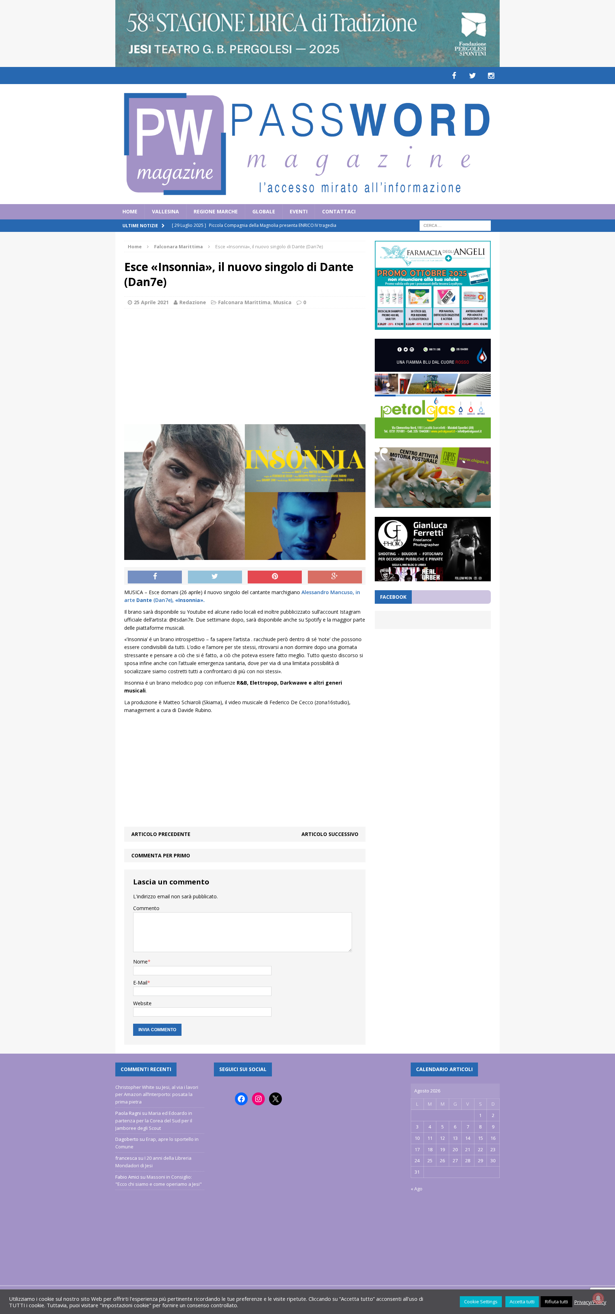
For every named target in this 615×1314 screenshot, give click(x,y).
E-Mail (140, 982)
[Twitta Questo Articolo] (215, 577)
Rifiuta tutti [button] (556, 1301)
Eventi (299, 211)
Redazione (192, 302)
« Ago (416, 1188)
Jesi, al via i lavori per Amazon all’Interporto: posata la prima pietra (156, 1094)
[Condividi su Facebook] (155, 577)
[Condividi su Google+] (335, 577)
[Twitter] (472, 75)
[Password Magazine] (307, 144)
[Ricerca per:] (455, 225)
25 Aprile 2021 (151, 302)
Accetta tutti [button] (522, 1301)
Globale (263, 211)
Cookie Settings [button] (481, 1301)
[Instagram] (491, 75)
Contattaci (339, 211)
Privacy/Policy (590, 1302)
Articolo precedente (160, 834)
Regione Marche (216, 211)
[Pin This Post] (275, 577)
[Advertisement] (245, 365)
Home (129, 211)
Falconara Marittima (244, 302)
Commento (146, 908)
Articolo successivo (329, 834)
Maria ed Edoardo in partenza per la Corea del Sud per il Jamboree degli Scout (153, 1120)
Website (142, 1003)
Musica (282, 302)
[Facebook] (454, 75)
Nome (140, 961)
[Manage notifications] (598, 1298)
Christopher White (134, 1087)
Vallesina (165, 211)
